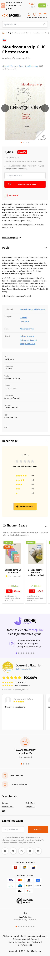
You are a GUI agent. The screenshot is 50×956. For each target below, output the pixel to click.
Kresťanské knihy (21, 33)
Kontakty (5, 803)
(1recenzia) (16, 576)
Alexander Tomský (9, 66)
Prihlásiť (38, 829)
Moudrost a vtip (27, 329)
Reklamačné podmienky (36, 936)
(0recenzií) (11, 69)
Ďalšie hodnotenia (23, 669)
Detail (42, 5)
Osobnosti (24, 321)
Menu (45, 17)
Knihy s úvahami (27, 336)
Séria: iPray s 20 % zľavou (13, 571)
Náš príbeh (30, 806)
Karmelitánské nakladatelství (32, 309)
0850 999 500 (17, 775)
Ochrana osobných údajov (25, 939)
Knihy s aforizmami (28, 340)
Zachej (8, 33)
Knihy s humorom (27, 343)
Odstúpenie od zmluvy (19, 942)
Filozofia (23, 317)
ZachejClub (30, 803)
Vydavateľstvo (7, 806)
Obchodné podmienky (13, 936)
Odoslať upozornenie (27, 184)
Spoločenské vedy (39, 33)
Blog (3, 810)
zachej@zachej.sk (19, 784)
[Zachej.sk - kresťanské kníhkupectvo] (11, 15)
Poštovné (36, 942)
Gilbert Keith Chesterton (28, 66)
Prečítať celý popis (10, 237)
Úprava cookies (25, 945)
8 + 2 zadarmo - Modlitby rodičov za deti (36, 572)
